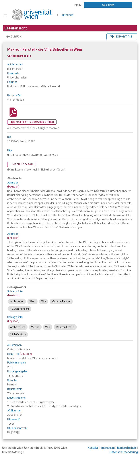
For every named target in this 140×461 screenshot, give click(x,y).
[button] (77, 5)
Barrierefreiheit (126, 447)
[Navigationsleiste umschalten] (5, 15)
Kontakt (93, 447)
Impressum (107, 447)
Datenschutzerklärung (124, 452)
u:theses (67, 15)
